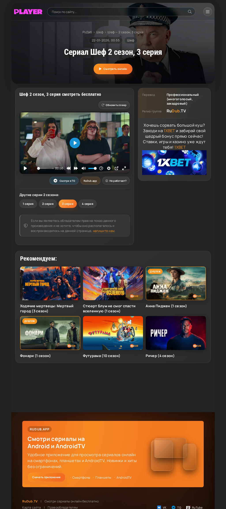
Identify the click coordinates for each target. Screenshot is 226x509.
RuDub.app (90, 180)
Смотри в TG (67, 180)
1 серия (28, 204)
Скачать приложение (46, 477)
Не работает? (118, 180)
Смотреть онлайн (115, 69)
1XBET (169, 130)
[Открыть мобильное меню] (207, 11)
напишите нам (104, 231)
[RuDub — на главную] (28, 12)
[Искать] (189, 11)
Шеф (99, 32)
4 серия (87, 204)
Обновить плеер (116, 105)
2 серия (48, 204)
